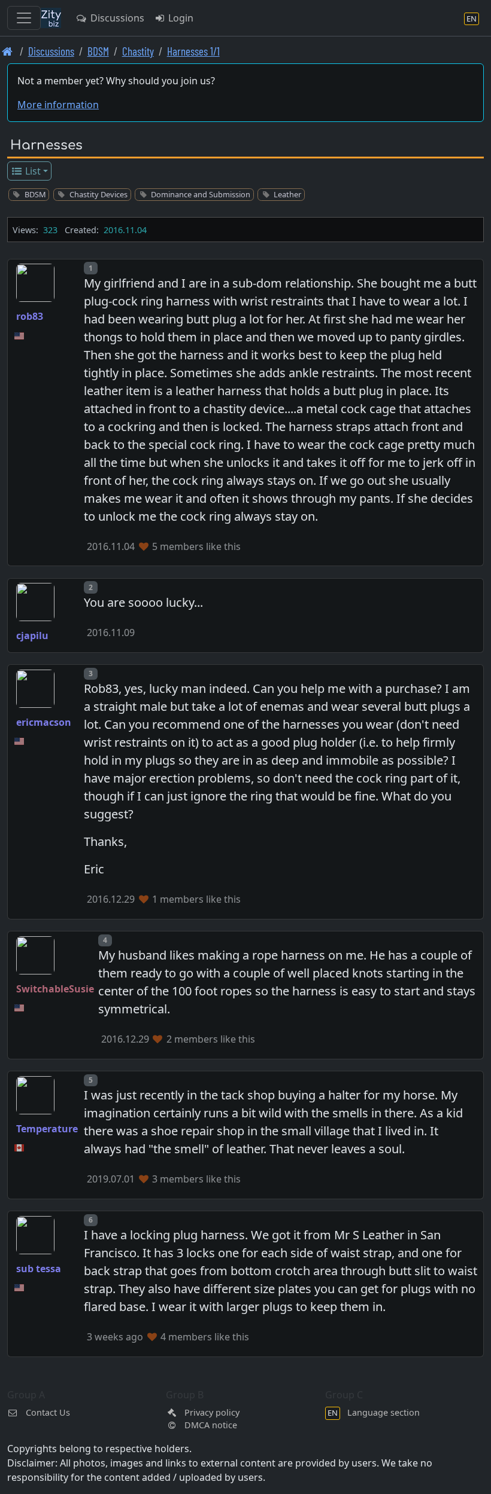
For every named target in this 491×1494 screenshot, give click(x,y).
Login (179, 18)
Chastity (138, 51)
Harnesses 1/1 (193, 51)
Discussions (116, 18)
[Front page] (7, 51)
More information (58, 104)
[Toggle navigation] (24, 18)
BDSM (98, 51)
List (32, 171)
